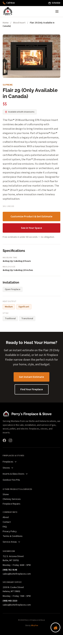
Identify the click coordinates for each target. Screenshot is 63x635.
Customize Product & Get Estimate (31, 216)
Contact (7, 522)
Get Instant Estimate (31, 377)
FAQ (5, 526)
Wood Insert (19, 22)
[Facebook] (4, 440)
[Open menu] (57, 11)
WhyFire (34, 625)
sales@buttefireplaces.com (17, 574)
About (6, 517)
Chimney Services (12, 499)
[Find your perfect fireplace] (55, 627)
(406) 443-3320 (10, 601)
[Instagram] (10, 440)
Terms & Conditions (13, 536)
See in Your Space (31, 228)
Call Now (10, 2)
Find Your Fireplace (31, 389)
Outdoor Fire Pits (11, 480)
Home (6, 22)
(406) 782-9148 (10, 570)
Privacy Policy (10, 531)
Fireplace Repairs (11, 504)
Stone (6, 494)
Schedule (56, 2)
